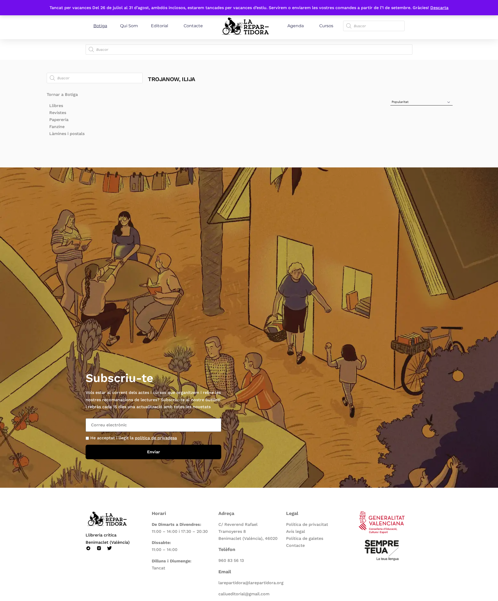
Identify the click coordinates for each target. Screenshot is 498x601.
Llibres (56, 105)
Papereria (58, 119)
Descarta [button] (439, 7)
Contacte (193, 25)
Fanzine (57, 126)
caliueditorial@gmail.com (243, 593)
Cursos (326, 25)
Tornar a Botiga (62, 94)
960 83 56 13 (231, 560)
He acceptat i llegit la (133, 437)
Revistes (57, 112)
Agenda (295, 25)
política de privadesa (156, 437)
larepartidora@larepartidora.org (250, 582)
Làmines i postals (67, 133)
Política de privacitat (307, 524)
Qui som (129, 25)
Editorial (159, 25)
